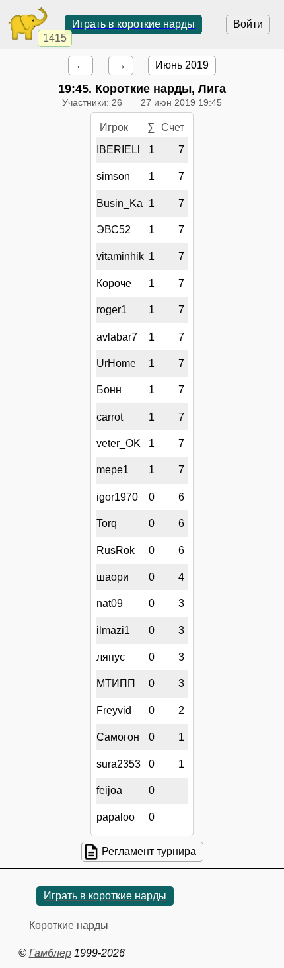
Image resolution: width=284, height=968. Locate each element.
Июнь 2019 (182, 65)
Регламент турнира (149, 851)
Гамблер (50, 953)
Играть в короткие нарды (133, 24)
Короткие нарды (68, 925)
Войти (248, 24)
